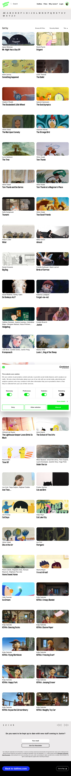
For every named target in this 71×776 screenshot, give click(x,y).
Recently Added (54, 28)
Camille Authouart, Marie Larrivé (47, 267)
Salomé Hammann (42, 102)
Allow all (58, 407)
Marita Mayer (41, 570)
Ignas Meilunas (7, 47)
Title (65, 28)
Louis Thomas (41, 74)
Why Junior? (53, 4)
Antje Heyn (40, 515)
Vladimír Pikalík (7, 102)
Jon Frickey (6, 515)
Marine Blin (6, 460)
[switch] (26, 394)
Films (45, 4)
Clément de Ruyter (8, 432)
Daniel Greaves (7, 267)
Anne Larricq (6, 74)
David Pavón (40, 47)
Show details (61, 401)
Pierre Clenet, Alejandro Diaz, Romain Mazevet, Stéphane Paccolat (15, 571)
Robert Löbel (6, 240)
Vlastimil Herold (41, 129)
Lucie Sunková (7, 157)
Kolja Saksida (41, 597)
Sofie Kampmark (8, 212)
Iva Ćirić (39, 542)
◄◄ (59, 725)
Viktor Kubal (6, 129)
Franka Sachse (41, 487)
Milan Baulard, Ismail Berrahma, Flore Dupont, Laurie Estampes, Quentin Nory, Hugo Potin (52, 461)
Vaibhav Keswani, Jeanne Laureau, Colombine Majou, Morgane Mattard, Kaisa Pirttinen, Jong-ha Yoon (18, 323)
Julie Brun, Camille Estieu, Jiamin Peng (15, 350)
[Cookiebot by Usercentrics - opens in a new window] (61, 367)
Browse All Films (40, 28)
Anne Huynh (40, 432)
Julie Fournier (7, 597)
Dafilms (39, 4)
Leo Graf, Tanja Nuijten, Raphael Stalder (16, 487)
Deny (13, 407)
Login (61, 4)
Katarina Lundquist (42, 295)
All (4, 13)
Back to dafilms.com (16, 768)
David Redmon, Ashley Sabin (12, 295)
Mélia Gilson (40, 240)
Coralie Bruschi (41, 322)
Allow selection (35, 407)
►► (66, 725)
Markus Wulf (40, 350)
